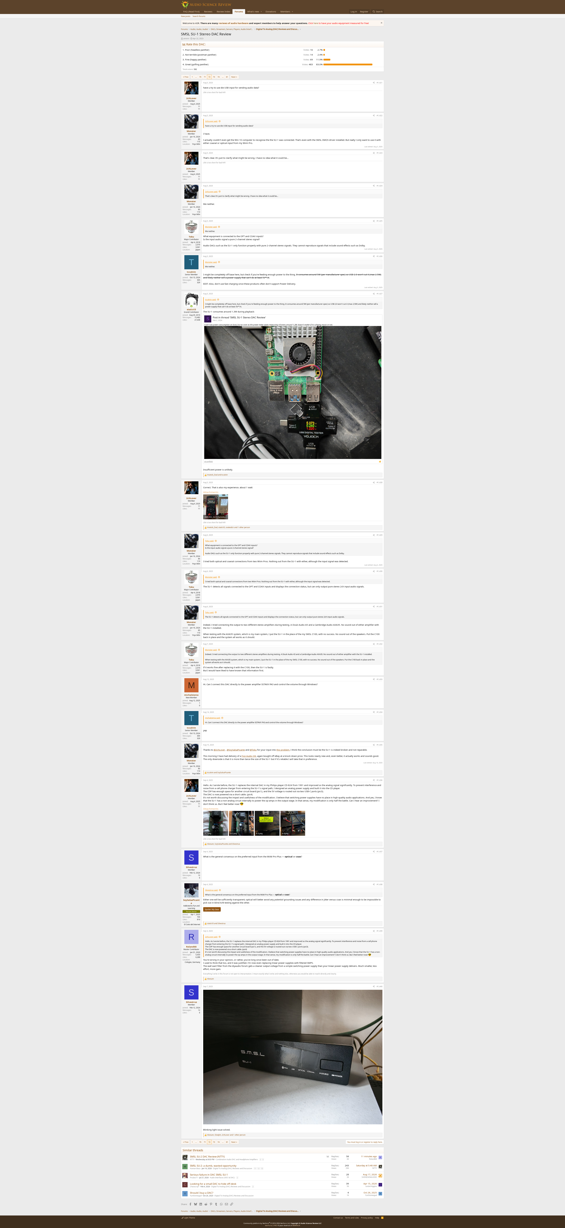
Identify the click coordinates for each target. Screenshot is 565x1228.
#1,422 (379, 115)
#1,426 (379, 256)
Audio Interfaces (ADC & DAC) (222, 1177)
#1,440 (379, 986)
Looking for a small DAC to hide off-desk (213, 1183)
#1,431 (379, 606)
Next (233, 77)
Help (377, 1217)
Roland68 (373, 1159)
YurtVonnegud (196, 1195)
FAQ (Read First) (191, 11)
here (316, 23)
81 (227, 77)
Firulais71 (194, 1177)
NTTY (192, 1159)
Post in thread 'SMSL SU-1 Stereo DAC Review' (239, 317)
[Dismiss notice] (381, 23)
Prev (186, 77)
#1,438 (379, 884)
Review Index (223, 11)
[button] (261, 11)
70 (200, 77)
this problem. (283, 749)
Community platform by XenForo (267, 1223)
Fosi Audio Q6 (249, 755)
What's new (253, 11)
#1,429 (379, 535)
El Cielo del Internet (192, 924)
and (217, 475)
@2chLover (219, 749)
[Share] (374, 83)
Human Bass (195, 1168)
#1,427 (379, 293)
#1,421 (379, 82)
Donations (271, 11)
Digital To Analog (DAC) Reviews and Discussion (232, 1168)
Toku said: (209, 540)
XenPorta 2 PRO (271, 1225)
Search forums (199, 16)
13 (262, 1168)
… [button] (196, 77)
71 (205, 77)
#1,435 (379, 745)
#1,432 (379, 644)
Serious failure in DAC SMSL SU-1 (209, 1174)
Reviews (208, 11)
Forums (239, 11)
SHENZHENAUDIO (369, 1177)
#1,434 (379, 712)
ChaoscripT (194, 1186)
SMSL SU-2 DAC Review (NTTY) (207, 1156)
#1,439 (379, 931)
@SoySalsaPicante (236, 749)
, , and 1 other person (228, 527)
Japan (198, 249)
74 (218, 77)
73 (214, 77)
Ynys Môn (196, 144)
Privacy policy (367, 1217)
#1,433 (379, 679)
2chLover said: (211, 121)
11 (255, 1168)
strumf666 (208, 461)
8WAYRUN (296, 1225)
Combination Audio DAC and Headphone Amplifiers (237, 1159)
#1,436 (379, 780)
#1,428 (379, 482)
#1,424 (379, 185)
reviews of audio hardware (234, 23)
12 (258, 1168)
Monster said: (211, 226)
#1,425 (379, 221)
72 (209, 77)
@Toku (253, 749)
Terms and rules (352, 1217)
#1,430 (379, 571)
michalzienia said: (212, 717)
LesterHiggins (371, 1186)
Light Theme (189, 1217)
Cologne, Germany (192, 962)
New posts (185, 16)
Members (285, 11)
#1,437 (379, 851)
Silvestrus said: (211, 890)
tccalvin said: (210, 299)
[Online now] (191, 306)
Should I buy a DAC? (201, 1192)
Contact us (338, 1217)
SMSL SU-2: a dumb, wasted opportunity (213, 1165)
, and (223, 844)
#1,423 (379, 153)
